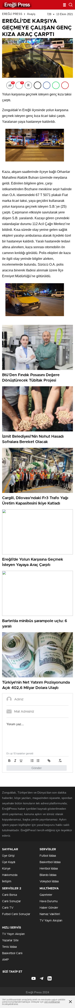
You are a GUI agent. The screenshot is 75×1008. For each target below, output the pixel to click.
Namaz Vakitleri (50, 914)
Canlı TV (7, 907)
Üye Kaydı (8, 862)
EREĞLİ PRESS (12, 14)
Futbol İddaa (48, 855)
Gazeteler (46, 895)
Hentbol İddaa (49, 868)
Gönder (36, 768)
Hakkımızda (9, 875)
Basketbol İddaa (50, 862)
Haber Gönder (49, 907)
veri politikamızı (52, 1002)
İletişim (6, 881)
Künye (6, 868)
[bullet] (38, 760)
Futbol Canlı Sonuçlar (16, 914)
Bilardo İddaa (48, 875)
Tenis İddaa (9, 946)
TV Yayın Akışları (51, 920)
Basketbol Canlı (12, 953)
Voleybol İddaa (49, 881)
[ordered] (32, 760)
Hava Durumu (49, 901)
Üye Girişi (8, 855)
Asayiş (31, 14)
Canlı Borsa (9, 895)
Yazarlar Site (10, 940)
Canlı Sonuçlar (11, 901)
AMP (5, 959)
